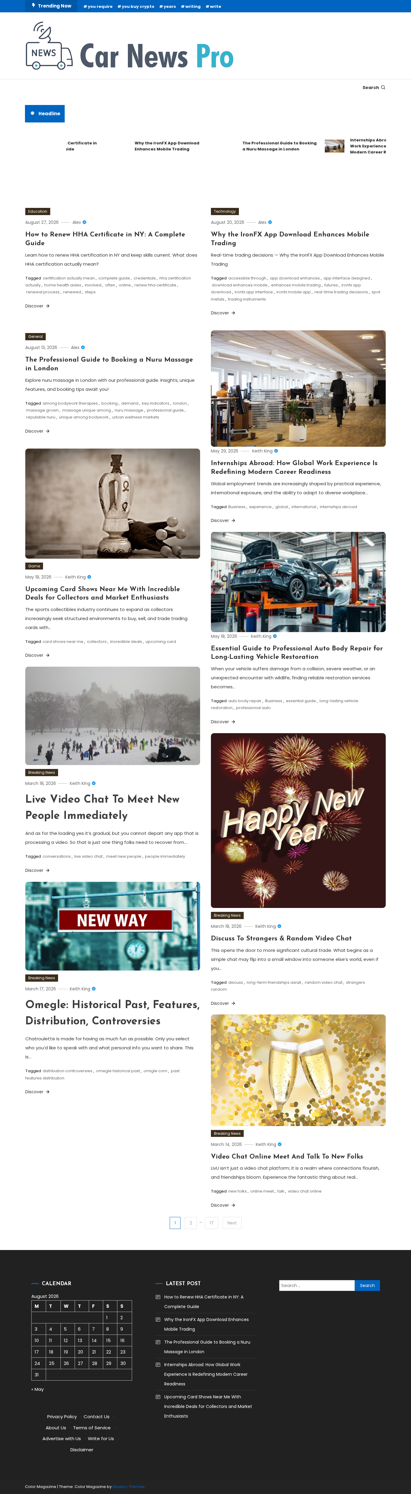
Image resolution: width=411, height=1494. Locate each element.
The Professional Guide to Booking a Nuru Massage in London (256, 146)
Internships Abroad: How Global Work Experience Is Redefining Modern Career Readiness (361, 146)
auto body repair (244, 701)
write (215, 6)
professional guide (165, 410)
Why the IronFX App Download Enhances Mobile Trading (144, 146)
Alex (77, 222)
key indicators (155, 403)
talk (280, 1191)
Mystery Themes (128, 1486)
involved (93, 285)
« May (37, 1389)
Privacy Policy (62, 1416)
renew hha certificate (155, 285)
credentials (145, 278)
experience (260, 507)
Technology (225, 211)
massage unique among (86, 410)
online (125, 285)
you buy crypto (138, 6)
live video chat (88, 856)
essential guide (301, 701)
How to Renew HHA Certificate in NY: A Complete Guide (203, 1302)
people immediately (165, 856)
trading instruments (247, 299)
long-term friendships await (274, 982)
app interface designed (346, 278)
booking (109, 403)
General (35, 336)
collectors (97, 641)
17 (212, 1223)
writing (193, 6)
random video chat (323, 982)
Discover (35, 306)
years (170, 6)
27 (80, 1363)
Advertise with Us (61, 1438)
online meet (262, 1191)
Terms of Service (92, 1428)
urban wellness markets (135, 417)
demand (129, 403)
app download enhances (295, 278)
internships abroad (338, 507)
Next (232, 1223)
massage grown (42, 410)
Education (37, 211)
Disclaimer (81, 1449)
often (110, 285)
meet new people (123, 856)
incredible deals (126, 641)
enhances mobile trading (296, 285)
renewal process (43, 292)
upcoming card (161, 641)
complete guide (114, 278)
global (281, 507)
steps (90, 292)
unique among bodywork (84, 417)
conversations (57, 856)
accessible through (247, 278)
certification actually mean (69, 278)
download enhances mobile (239, 285)
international (304, 507)
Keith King (262, 451)
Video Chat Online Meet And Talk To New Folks (287, 1156)
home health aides (62, 285)
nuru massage (129, 410)
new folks (237, 1191)
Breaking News (41, 772)
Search (371, 88)
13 (80, 1340)
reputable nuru (40, 417)
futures (331, 285)
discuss (235, 982)
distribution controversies (67, 1071)
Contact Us (97, 1416)
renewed (72, 292)
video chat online (305, 1191)
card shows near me (63, 641)
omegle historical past (118, 1071)
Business (237, 507)
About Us (56, 1428)
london (180, 403)
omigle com (155, 1071)
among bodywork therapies (70, 403)
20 (80, 1352)
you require (100, 6)
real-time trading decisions (341, 292)
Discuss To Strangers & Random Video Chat (281, 938)
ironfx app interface (254, 292)
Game (34, 566)
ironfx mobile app (294, 292)
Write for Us (101, 1438)
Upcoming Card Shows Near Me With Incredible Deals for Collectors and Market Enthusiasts (208, 1406)
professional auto (253, 708)
